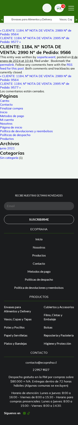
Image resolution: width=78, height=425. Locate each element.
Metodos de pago (12, 116)
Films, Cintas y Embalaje (53, 317)
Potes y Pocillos (14, 327)
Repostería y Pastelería (59, 335)
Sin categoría (9, 158)
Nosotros (6, 123)
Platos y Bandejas (15, 343)
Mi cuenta (7, 120)
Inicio (3, 112)
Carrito (4, 101)
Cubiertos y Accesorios (59, 307)
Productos (7, 139)
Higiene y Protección (57, 343)
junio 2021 (7, 148)
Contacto (6, 104)
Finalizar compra (11, 108)
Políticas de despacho (15, 135)
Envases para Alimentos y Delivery (32, 19)
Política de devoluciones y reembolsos (26, 131)
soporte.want (46, 57)
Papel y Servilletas (15, 335)
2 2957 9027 (41, 369)
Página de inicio (11, 127)
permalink (7, 64)
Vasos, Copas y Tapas (18, 319)
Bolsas (48, 327)
